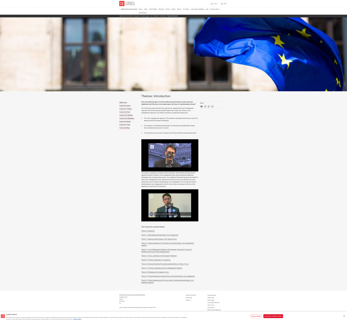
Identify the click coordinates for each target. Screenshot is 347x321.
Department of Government (129, 9)
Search (215, 3)
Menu (225, 3)
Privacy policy (210, 307)
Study (145, 9)
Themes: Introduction (148, 231)
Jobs (207, 9)
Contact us (188, 300)
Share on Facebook (205, 106)
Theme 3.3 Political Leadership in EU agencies (156, 260)
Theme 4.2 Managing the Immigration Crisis (155, 272)
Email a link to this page (201, 106)
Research (161, 9)
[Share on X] (212, 106)
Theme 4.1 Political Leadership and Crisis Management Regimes (161, 268)
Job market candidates (197, 9)
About (140, 9)
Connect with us (214, 9)
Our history (186, 9)
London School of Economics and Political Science (127, 3)
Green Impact (143, 12)
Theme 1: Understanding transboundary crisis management (159, 235)
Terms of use (210, 305)
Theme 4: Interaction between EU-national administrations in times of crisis (165, 264)
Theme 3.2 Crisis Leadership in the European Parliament (159, 256)
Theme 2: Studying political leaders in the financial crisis (159, 239)
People (173, 9)
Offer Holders (153, 9)
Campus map (188, 297)
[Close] (344, 316)
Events (168, 9)
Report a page (210, 300)
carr (151, 16)
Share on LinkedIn (208, 106)
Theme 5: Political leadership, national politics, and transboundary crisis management (168, 276)
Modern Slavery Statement (214, 310)
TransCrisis (163, 16)
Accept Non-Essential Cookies (273, 316)
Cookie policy (210, 297)
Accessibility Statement (213, 302)
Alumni (179, 9)
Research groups (144, 16)
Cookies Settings (211, 295)
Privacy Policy (77, 319)
